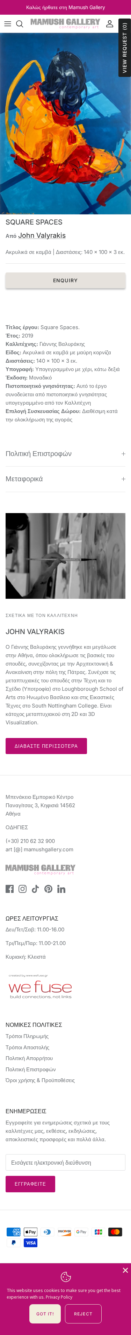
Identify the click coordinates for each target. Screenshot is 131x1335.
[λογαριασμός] (108, 23)
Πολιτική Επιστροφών (39, 453)
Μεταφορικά (24, 479)
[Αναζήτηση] (23, 23)
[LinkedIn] (61, 889)
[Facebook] (10, 889)
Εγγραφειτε (30, 1184)
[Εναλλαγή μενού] (7, 23)
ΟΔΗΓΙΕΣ (17, 827)
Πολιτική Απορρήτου (29, 1058)
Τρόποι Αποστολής (27, 1047)
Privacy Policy (59, 1297)
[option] (65, 123)
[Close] (124, 1269)
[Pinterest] (48, 889)
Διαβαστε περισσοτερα (46, 746)
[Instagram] (23, 889)
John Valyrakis (42, 235)
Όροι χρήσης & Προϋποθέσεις (40, 1080)
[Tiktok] (35, 889)
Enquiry (65, 280)
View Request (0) (125, 47)
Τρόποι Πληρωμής (27, 1036)
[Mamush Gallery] (65, 23)
